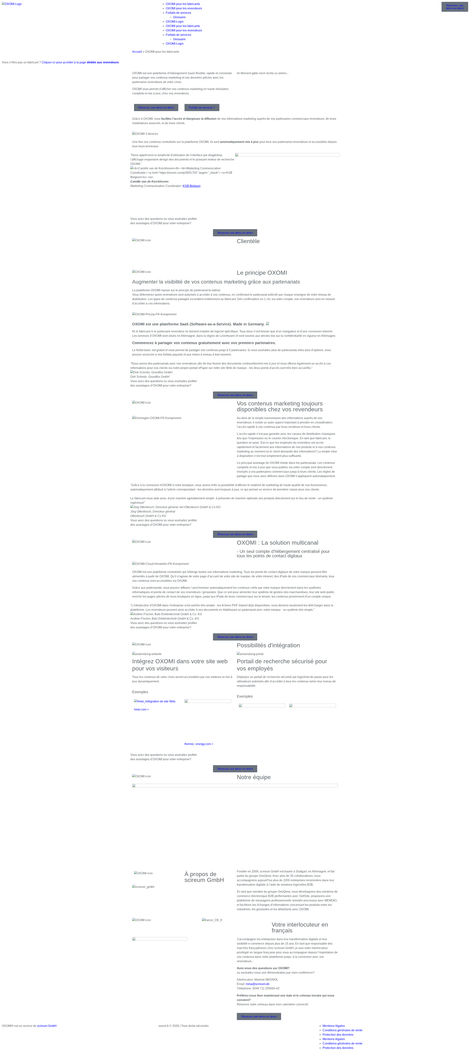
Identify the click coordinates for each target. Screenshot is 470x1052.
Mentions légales (334, 1025)
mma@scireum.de (258, 984)
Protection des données (338, 1034)
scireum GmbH (47, 1025)
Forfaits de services (178, 12)
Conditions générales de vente (342, 1030)
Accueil (137, 51)
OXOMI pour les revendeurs (184, 8)
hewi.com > (141, 709)
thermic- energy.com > (199, 744)
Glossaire (179, 17)
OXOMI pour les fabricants (183, 4)
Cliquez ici (80, 62)
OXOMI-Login (175, 21)
